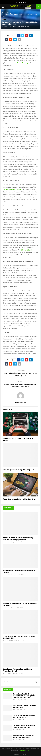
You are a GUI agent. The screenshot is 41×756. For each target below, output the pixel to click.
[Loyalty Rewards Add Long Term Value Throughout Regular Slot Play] (20, 622)
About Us (23, 754)
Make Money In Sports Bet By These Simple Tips (19, 470)
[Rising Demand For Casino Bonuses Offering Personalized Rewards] (20, 655)
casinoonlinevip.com (24, 750)
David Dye (7, 542)
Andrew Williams (8, 640)
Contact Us (16, 754)
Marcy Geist (7, 575)
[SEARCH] (36, 682)
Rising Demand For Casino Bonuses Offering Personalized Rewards (17, 670)
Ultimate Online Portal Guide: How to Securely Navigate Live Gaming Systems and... (18, 539)
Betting (4, 19)
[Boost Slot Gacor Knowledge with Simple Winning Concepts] (20, 556)
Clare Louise (7, 673)
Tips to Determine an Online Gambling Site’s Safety (20, 499)
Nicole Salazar (7, 26)
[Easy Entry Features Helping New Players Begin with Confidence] (20, 589)
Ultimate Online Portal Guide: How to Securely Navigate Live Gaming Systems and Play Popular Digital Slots (24, 695)
